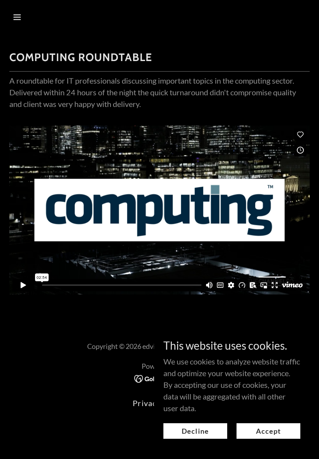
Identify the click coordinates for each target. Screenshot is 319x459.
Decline (195, 431)
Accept (268, 431)
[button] (43, 17)
